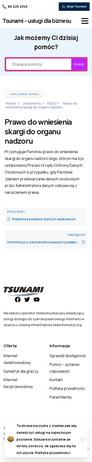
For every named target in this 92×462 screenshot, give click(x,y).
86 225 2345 (18, 6)
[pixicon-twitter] (27, 299)
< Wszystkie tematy (23, 94)
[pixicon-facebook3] (17, 299)
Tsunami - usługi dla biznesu (36, 20)
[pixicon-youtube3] (36, 299)
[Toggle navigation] (85, 21)
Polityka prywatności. (53, 452)
